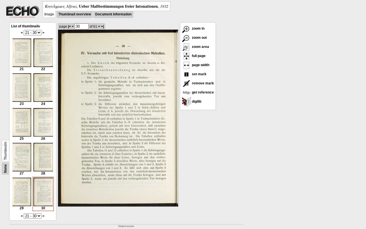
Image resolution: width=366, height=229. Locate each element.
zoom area (200, 47)
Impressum (126, 226)
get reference (202, 92)
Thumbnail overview (74, 14)
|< (69, 27)
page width (200, 65)
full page (198, 56)
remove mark (202, 83)
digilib (196, 102)
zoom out (199, 38)
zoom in (197, 29)
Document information (113, 14)
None (5, 168)
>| (102, 27)
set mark (198, 74)
